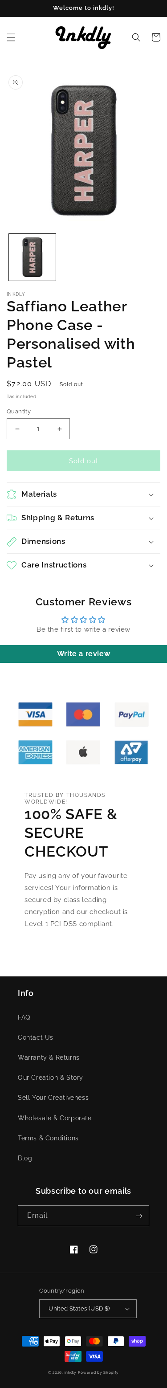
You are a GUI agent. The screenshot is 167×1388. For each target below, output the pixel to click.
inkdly (71, 1372)
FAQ (24, 1017)
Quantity (19, 411)
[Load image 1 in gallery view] (32, 257)
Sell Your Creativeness (53, 1097)
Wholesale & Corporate (55, 1118)
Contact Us (35, 1037)
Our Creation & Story (50, 1077)
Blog (25, 1158)
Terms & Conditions (48, 1138)
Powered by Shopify (98, 1372)
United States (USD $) (79, 1308)
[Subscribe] (139, 1215)
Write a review (83, 653)
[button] (11, 37)
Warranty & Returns (49, 1057)
